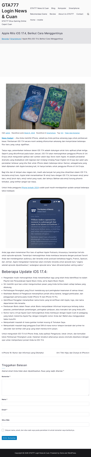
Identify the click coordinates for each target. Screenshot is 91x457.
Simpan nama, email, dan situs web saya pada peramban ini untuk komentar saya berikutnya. (40, 430)
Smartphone (74, 8)
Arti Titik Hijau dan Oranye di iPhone (72, 353)
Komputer (62, 8)
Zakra (62, 453)
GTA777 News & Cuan (39, 8)
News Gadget (7, 138)
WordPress (72, 453)
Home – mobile (36, 20)
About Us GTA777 (66, 14)
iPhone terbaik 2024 (30, 187)
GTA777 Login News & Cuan (14, 10)
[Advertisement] (45, 60)
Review (53, 14)
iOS (62, 133)
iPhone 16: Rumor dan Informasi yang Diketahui (23, 353)
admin (8, 133)
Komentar (6, 376)
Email (4, 410)
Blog (53, 8)
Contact (79, 14)
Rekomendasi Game (38, 14)
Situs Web (5, 420)
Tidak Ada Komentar (72, 133)
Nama (4, 399)
